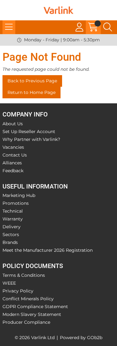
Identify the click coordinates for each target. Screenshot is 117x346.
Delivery (11, 227)
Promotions (15, 203)
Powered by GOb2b (81, 337)
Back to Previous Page (32, 81)
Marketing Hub (18, 195)
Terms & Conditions (23, 275)
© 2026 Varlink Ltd (35, 337)
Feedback (12, 170)
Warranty (12, 219)
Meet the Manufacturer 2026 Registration (47, 250)
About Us (12, 124)
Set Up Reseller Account (28, 131)
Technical (12, 211)
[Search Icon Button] (108, 27)
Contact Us (14, 155)
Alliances (12, 163)
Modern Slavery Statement (31, 314)
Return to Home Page (31, 92)
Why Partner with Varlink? (31, 139)
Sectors (10, 234)
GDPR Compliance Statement (35, 306)
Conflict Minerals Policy (28, 299)
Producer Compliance (26, 322)
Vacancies (13, 147)
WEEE (9, 283)
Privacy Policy (17, 291)
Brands (10, 242)
